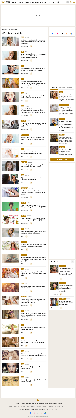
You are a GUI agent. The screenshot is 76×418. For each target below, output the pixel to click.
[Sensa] (51, 406)
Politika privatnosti (43, 409)
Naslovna (4, 29)
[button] (25, 46)
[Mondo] (16, 406)
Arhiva (36, 409)
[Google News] (71, 34)
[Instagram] (57, 34)
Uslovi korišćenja (53, 409)
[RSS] (66, 34)
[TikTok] (62, 34)
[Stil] (3, 2)
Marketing (27, 409)
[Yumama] (57, 406)
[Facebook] (52, 34)
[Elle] (28, 406)
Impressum (22, 409)
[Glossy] (33, 406)
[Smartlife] (45, 406)
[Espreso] (23, 406)
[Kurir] (10, 406)
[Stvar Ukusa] (64, 406)
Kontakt (33, 409)
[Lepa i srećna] (39, 406)
